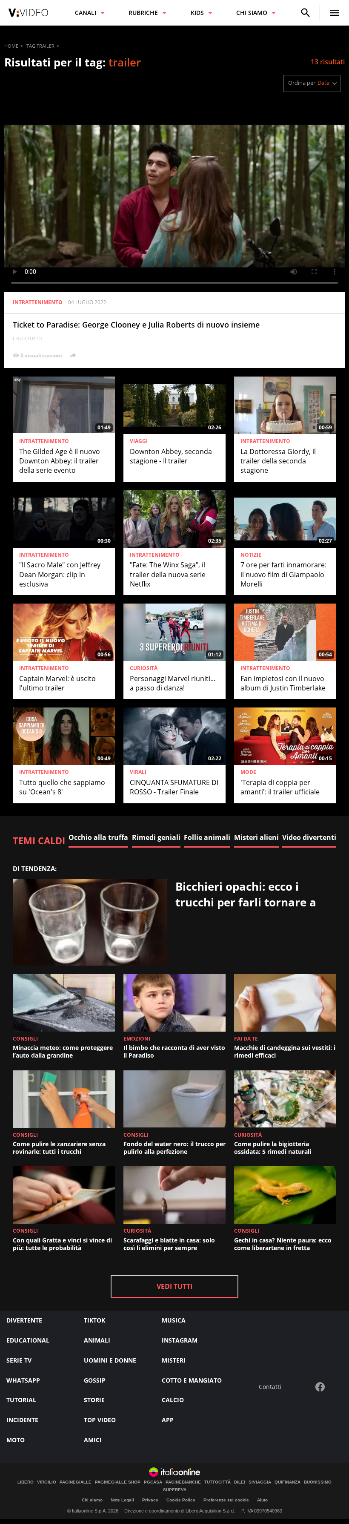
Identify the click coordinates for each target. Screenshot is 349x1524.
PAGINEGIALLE (76, 1482)
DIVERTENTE (24, 1320)
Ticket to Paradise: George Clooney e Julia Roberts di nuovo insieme (136, 324)
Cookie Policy (180, 1500)
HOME (11, 46)
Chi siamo (92, 1500)
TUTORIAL (21, 1400)
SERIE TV (18, 1360)
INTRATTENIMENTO (38, 302)
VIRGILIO (46, 1482)
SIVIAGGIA (260, 1482)
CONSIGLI (25, 1039)
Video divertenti (309, 837)
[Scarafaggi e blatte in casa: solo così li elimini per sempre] (174, 1195)
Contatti (270, 1387)
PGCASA (153, 1482)
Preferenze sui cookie (226, 1500)
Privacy (150, 1500)
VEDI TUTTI (174, 1286)
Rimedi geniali (156, 837)
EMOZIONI (136, 1039)
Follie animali (207, 837)
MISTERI (174, 1360)
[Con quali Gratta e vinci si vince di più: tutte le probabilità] (64, 1195)
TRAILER (45, 46)
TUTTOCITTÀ (217, 1482)
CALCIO (173, 1400)
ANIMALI (97, 1340)
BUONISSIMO (318, 1482)
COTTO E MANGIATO (192, 1380)
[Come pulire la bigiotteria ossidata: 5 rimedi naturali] (285, 1099)
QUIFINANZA (287, 1482)
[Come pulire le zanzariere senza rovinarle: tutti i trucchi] (64, 1099)
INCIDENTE (22, 1420)
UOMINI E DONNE (110, 1360)
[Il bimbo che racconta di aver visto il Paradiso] (174, 1003)
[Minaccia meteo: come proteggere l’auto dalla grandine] (64, 1003)
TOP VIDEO (100, 1420)
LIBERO (25, 1482)
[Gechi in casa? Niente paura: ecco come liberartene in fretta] (285, 1195)
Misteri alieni (256, 837)
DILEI (239, 1482)
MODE (248, 772)
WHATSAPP (23, 1380)
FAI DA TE (246, 1039)
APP (168, 1420)
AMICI (93, 1440)
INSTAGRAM (179, 1340)
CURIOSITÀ (143, 668)
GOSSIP (95, 1380)
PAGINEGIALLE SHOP (117, 1482)
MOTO (15, 1440)
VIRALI (138, 772)
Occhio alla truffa (98, 837)
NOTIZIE (250, 555)
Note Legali (122, 1500)
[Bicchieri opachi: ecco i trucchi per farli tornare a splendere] (90, 922)
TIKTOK (94, 1320)
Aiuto (262, 1500)
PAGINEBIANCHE (183, 1482)
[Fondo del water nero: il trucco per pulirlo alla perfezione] (174, 1099)
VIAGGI (139, 441)
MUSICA (174, 1320)
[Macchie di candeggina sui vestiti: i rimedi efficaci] (285, 1003)
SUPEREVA (174, 1490)
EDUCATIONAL (27, 1340)
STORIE (94, 1400)
